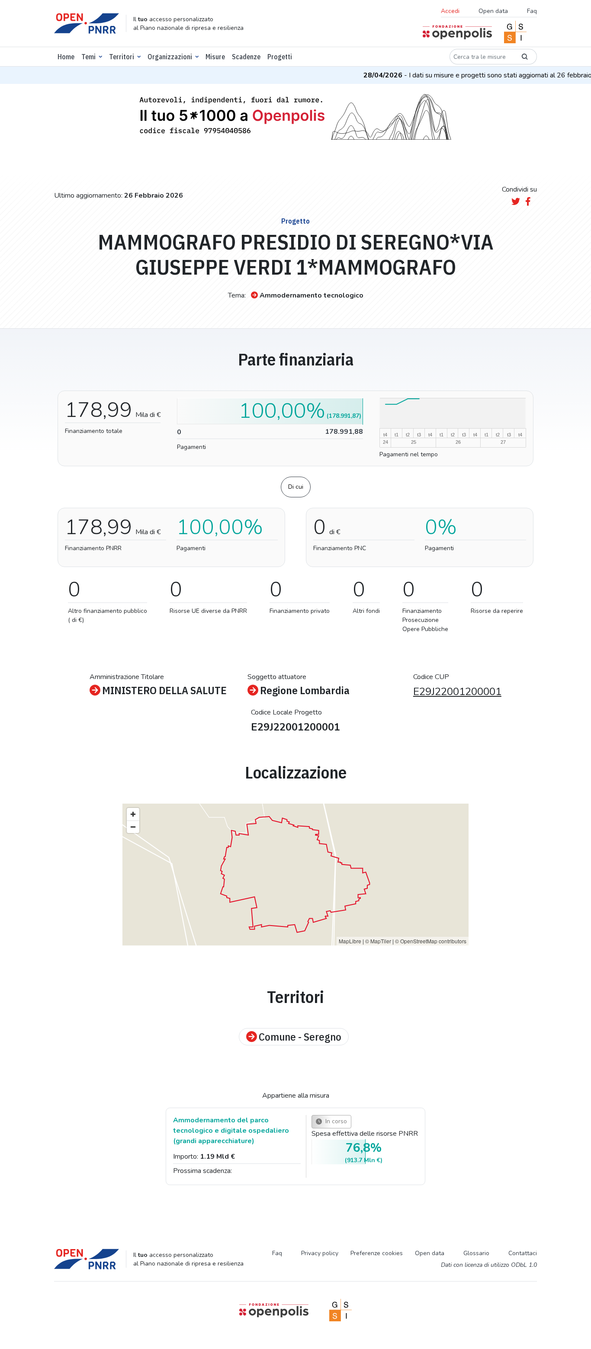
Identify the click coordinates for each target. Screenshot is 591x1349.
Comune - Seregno (300, 1036)
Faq (532, 11)
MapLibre (350, 941)
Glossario (476, 1253)
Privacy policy (319, 1253)
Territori (121, 56)
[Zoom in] (133, 814)
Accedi (450, 11)
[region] (295, 874)
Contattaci (522, 1253)
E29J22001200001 (457, 692)
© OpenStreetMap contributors (430, 941)
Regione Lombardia (305, 690)
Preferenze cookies (376, 1253)
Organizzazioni (170, 56)
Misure (215, 56)
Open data (493, 11)
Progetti (279, 56)
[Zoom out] (133, 826)
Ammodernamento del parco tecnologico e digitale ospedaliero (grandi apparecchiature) (231, 1130)
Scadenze (246, 56)
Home (66, 56)
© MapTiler (378, 941)
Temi (88, 56)
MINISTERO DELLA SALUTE (164, 690)
